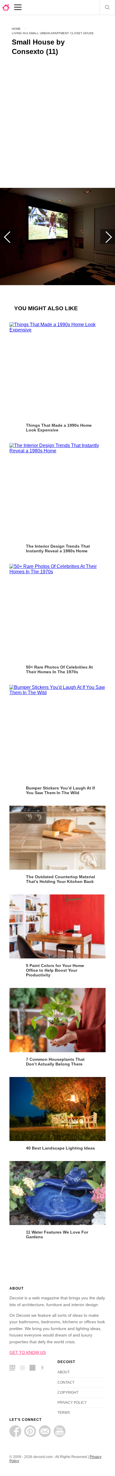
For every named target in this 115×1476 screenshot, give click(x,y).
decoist (6, 7)
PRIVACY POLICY (72, 1403)
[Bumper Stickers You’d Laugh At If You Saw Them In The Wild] (57, 733)
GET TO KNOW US (27, 1352)
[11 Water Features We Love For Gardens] (57, 1193)
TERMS (64, 1413)
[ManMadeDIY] (13, 1369)
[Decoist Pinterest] (30, 1431)
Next (107, 236)
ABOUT (64, 1372)
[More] (18, 7)
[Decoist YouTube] (59, 1431)
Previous (7, 236)
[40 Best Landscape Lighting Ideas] (57, 1109)
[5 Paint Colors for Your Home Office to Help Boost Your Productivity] (57, 926)
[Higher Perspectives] (23, 1369)
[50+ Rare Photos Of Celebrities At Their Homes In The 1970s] (57, 612)
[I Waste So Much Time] (33, 1369)
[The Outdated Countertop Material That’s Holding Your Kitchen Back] (57, 838)
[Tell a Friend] (45, 1431)
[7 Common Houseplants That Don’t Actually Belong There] (57, 1020)
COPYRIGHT (68, 1392)
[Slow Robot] (44, 1369)
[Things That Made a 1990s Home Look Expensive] (57, 370)
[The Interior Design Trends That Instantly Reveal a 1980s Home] (57, 491)
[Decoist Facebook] (15, 1431)
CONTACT (66, 1382)
